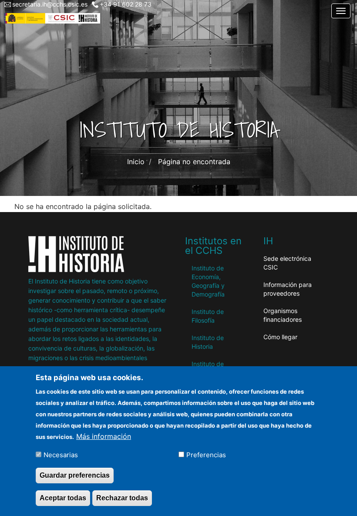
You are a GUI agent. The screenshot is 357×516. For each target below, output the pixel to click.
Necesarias (61, 455)
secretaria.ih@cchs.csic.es (50, 4)
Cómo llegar (280, 337)
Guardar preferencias (75, 475)
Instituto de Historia (208, 342)
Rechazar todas (122, 498)
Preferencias (206, 455)
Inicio (136, 161)
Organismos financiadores (282, 315)
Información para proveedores (287, 289)
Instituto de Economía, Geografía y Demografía (208, 281)
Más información (103, 436)
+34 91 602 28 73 (126, 4)
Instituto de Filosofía (208, 316)
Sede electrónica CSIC (287, 263)
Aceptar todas (63, 498)
